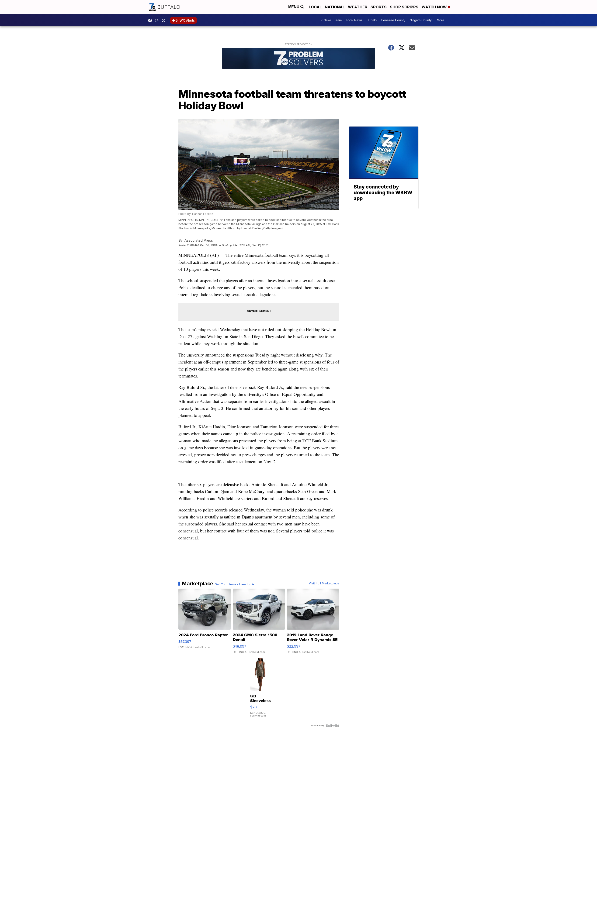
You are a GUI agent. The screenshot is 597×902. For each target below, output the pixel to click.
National (335, 7)
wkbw (158, 20)
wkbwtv (151, 20)
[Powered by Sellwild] (332, 725)
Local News (354, 20)
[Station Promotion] (298, 59)
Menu (294, 7)
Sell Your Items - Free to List (235, 584)
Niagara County (421, 20)
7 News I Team (331, 20)
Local (315, 7)
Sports (379, 7)
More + (442, 20)
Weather (357, 7)
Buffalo (372, 20)
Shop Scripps (404, 7)
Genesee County (393, 20)
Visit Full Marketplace (324, 583)
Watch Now (435, 7)
